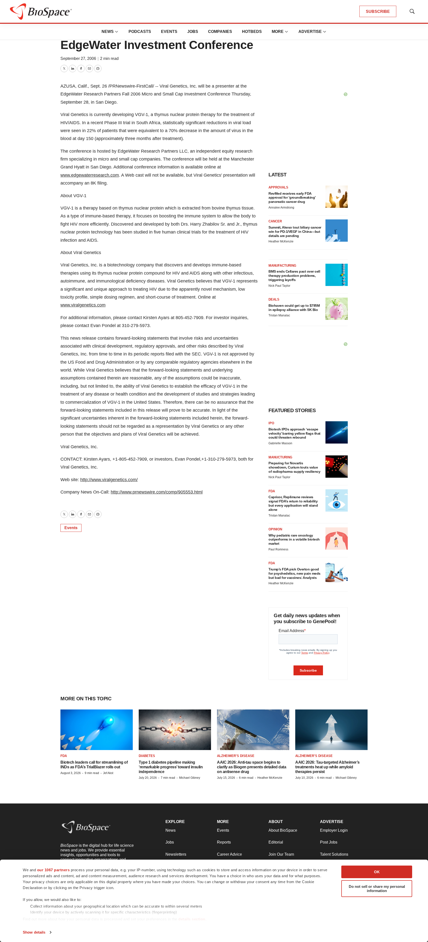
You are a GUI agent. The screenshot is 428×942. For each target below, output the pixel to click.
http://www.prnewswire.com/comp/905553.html (157, 492)
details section (191, 919)
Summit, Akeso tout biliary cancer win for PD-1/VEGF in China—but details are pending (294, 231)
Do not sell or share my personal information (377, 888)
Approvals (278, 187)
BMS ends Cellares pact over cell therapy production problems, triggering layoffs (294, 275)
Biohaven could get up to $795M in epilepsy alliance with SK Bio (294, 308)
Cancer (275, 221)
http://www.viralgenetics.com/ (109, 479)
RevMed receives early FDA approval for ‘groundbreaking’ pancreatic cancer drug (292, 197)
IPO (271, 423)
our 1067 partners (53, 870)
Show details (34, 932)
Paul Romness (278, 549)
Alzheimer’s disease (235, 756)
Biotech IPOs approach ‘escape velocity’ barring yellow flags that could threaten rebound (294, 433)
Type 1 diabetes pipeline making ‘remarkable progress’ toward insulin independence (171, 767)
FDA (271, 491)
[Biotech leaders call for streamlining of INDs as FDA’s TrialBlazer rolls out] (96, 729)
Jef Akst (108, 773)
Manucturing (280, 457)
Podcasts (140, 31)
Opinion (275, 529)
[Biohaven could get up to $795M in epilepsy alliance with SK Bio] (336, 309)
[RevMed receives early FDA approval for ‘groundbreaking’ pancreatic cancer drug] (336, 197)
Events (169, 31)
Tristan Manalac (279, 315)
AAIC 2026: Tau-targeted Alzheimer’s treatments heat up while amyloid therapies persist (327, 767)
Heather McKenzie (281, 241)
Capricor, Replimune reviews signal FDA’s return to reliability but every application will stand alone (293, 503)
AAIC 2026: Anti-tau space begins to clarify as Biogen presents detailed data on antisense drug (251, 767)
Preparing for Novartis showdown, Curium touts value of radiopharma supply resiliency (294, 467)
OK (377, 872)
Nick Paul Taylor (279, 285)
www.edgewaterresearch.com (89, 175)
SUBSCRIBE (378, 11)
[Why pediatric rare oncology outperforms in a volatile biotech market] (336, 538)
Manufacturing (282, 265)
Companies (220, 31)
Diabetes (147, 756)
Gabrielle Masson (280, 443)
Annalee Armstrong (281, 207)
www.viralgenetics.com (83, 305)
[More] (117, 32)
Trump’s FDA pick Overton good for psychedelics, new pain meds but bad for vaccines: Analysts (294, 573)
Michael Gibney (189, 777)
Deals (273, 299)
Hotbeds (252, 31)
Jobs (192, 31)
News (108, 31)
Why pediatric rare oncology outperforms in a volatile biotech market (294, 539)
